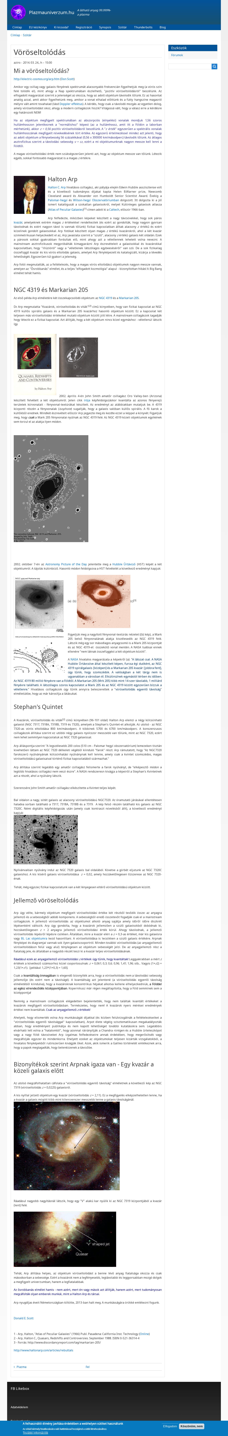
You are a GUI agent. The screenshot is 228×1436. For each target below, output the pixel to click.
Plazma (21, 1367)
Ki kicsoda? (61, 27)
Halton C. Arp (57, 187)
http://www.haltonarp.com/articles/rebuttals (43, 1350)
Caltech (114, 210)
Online (144, 1334)
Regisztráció (84, 27)
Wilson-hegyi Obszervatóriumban (96, 200)
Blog (163, 27)
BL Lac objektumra (34, 938)
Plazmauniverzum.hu (51, 12)
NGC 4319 (106, 298)
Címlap (17, 27)
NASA (74, 659)
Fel (88, 1367)
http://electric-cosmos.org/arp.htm (36, 79)
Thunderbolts (143, 27)
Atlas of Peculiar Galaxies (66, 210)
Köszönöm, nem (192, 1426)
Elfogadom (170, 1426)
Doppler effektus (70, 104)
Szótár (122, 27)
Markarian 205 (129, 298)
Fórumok (177, 55)
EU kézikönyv (38, 27)
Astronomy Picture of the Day (66, 564)
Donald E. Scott (23, 1318)
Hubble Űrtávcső (124, 564)
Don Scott (67, 79)
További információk (35, 1432)
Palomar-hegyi (58, 200)
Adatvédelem (19, 1407)
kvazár (18, 222)
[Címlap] (20, 12)
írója (87, 400)
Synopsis (105, 27)
